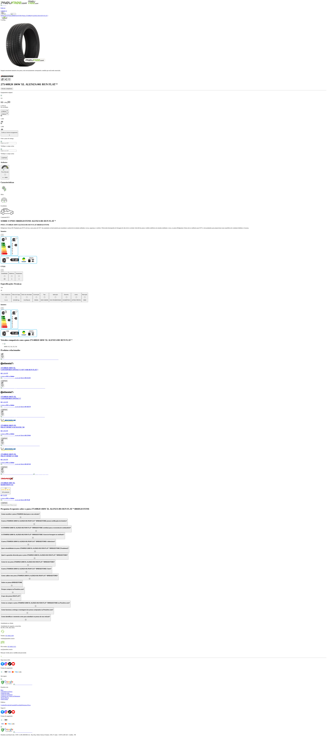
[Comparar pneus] (2, 79)
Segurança (25, 705)
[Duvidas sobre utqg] (2, 270)
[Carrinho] (7, 14)
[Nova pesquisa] (2, 13)
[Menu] (13, 14)
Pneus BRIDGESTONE (15, 15)
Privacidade (19, 705)
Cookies (3, 705)
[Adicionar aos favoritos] (9, 79)
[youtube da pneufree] (13, 665)
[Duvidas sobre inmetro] (2, 235)
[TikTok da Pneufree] (9, 713)
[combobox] (5, 110)
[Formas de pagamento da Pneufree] (163, 722)
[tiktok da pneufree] (9, 665)
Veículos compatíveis (6, 88)
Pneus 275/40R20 (27, 15)
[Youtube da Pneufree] (13, 713)
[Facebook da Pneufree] (2, 713)
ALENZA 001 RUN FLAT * (40, 15)
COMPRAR (4, 381)
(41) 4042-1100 (9, 635)
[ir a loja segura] (7, 684)
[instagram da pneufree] (6, 665)
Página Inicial (4, 15)
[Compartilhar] (5, 79)
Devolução (8, 705)
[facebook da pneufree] (2, 665)
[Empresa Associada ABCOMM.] (22, 684)
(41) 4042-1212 (11, 646)
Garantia (13, 705)
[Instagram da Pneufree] (6, 713)
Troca (29, 705)
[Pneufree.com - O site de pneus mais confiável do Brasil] (20, 3)
